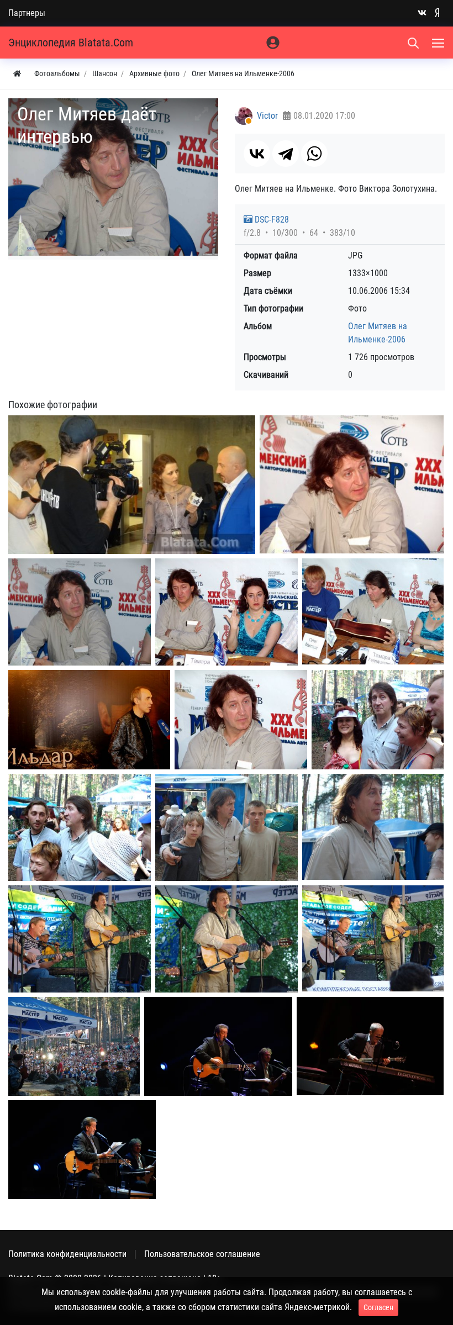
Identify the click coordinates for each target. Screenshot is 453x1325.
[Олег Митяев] (218, 1046)
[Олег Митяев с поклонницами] (378, 719)
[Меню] (439, 43)
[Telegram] (285, 153)
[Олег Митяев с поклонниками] (79, 827)
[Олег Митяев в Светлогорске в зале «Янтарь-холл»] (82, 1149)
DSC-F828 (270, 219)
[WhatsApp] (314, 153)
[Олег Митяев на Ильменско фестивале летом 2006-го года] (373, 938)
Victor (267, 115)
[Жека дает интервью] (131, 484)
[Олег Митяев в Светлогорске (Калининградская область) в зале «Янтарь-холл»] (370, 1046)
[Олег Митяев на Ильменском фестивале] (373, 827)
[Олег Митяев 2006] (352, 484)
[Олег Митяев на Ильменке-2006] (226, 939)
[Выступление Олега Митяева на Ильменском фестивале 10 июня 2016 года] (74, 1046)
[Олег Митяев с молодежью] (226, 827)
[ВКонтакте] (257, 153)
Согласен (378, 1307)
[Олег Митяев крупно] (241, 719)
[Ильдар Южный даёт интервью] (89, 719)
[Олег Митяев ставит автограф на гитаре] (373, 611)
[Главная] (17, 73)
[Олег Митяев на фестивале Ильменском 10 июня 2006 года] (79, 939)
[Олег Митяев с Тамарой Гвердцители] (226, 612)
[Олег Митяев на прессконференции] (79, 612)
